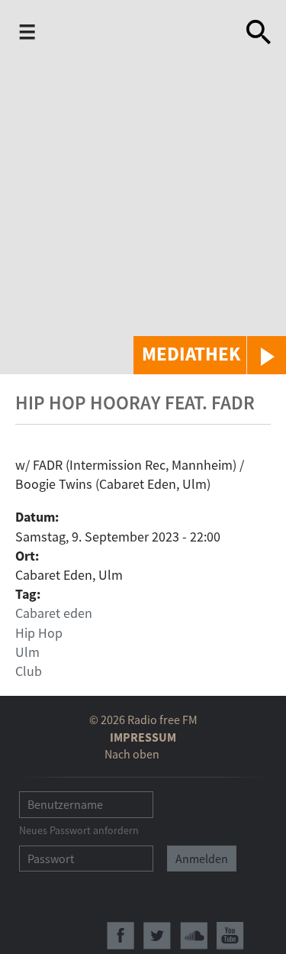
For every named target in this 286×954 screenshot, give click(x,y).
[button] (209, 355)
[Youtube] (230, 935)
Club (28, 671)
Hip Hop (39, 633)
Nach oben (131, 754)
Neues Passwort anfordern (79, 830)
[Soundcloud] (193, 935)
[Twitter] (157, 935)
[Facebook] (120, 935)
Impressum (143, 737)
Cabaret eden (53, 613)
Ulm (27, 652)
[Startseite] (138, 35)
